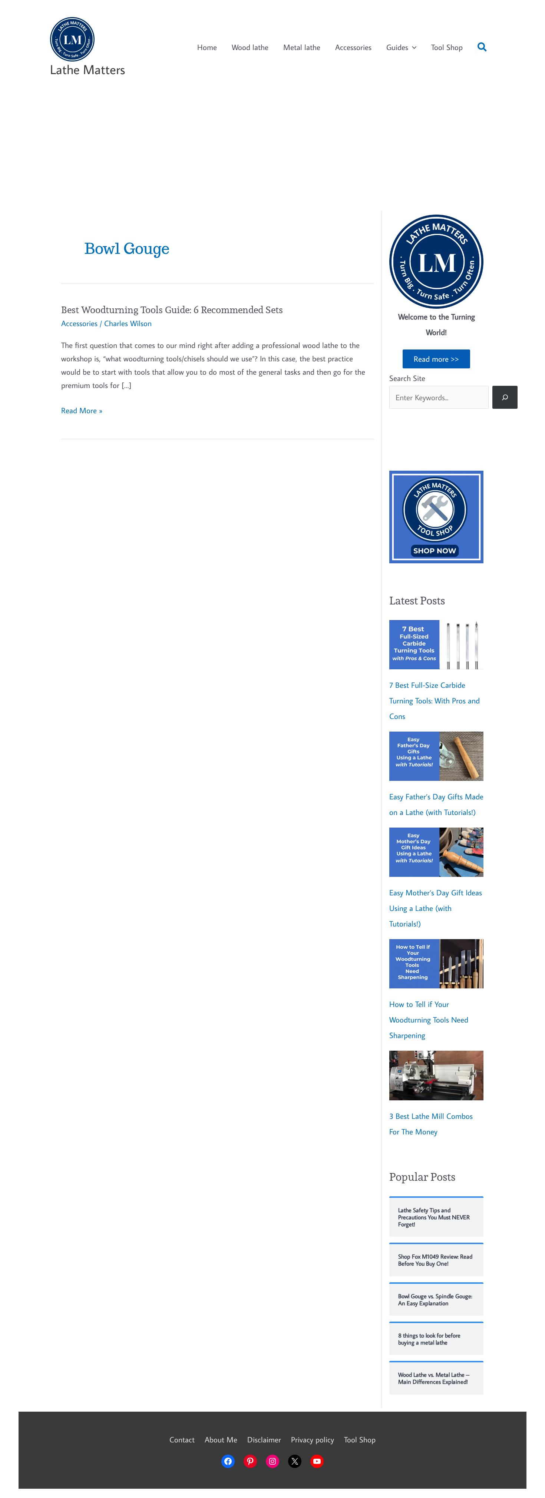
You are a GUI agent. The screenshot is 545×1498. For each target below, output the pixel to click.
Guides (397, 47)
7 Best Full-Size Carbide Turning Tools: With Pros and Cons (434, 700)
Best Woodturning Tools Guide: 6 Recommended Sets (172, 309)
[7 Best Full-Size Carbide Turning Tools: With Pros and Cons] (436, 644)
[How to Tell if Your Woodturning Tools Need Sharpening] (436, 963)
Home (207, 47)
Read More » (81, 411)
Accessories (353, 47)
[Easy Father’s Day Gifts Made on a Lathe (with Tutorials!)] (436, 756)
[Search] (505, 397)
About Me (221, 1439)
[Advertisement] (272, 151)
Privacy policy (312, 1439)
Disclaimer (264, 1439)
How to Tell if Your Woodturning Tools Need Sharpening (428, 1019)
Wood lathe (250, 47)
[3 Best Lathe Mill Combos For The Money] (436, 1075)
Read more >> (436, 359)
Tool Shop (447, 47)
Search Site (407, 378)
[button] (483, 48)
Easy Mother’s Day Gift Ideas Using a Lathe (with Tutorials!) (435, 908)
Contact (182, 1439)
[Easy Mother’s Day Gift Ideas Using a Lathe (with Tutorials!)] (436, 852)
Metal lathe (301, 47)
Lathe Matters (87, 69)
